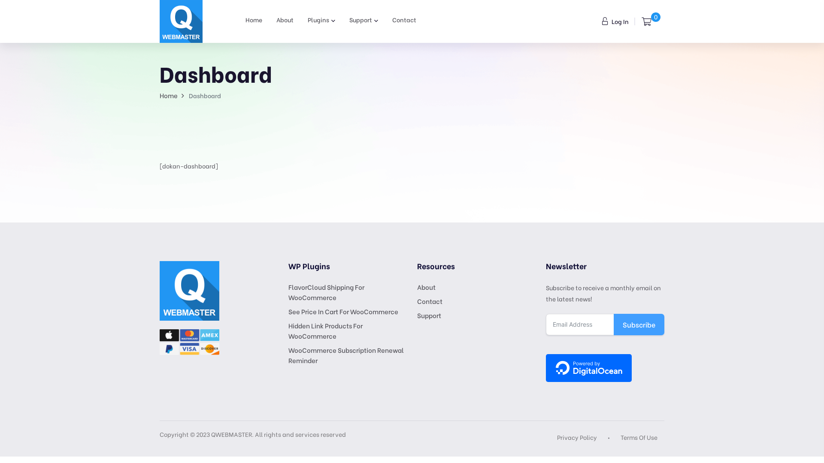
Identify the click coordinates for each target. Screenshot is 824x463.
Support (360, 19)
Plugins (318, 19)
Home (253, 19)
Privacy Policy (577, 437)
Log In (619, 21)
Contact (404, 19)
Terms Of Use (639, 437)
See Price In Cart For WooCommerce (343, 311)
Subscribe (639, 324)
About (285, 19)
